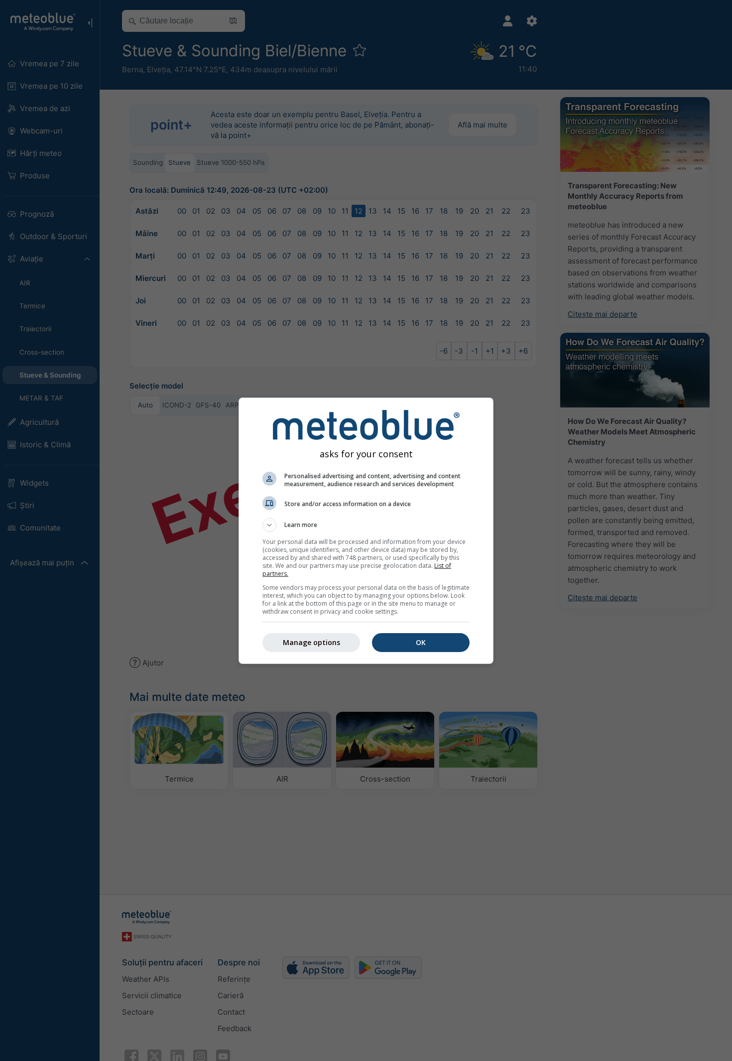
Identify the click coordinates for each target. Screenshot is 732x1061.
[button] (366, 525)
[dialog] (366, 531)
